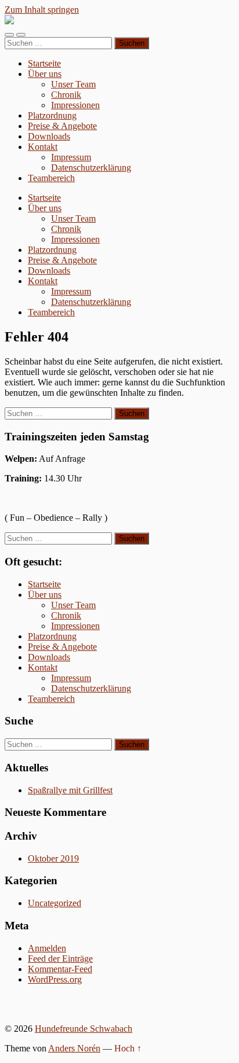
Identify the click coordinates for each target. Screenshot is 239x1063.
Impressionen (75, 105)
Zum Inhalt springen (42, 9)
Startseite (44, 63)
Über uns (44, 74)
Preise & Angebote (62, 126)
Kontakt (42, 147)
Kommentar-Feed (60, 969)
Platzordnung (52, 115)
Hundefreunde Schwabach (83, 1028)
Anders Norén (74, 1048)
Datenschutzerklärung (91, 167)
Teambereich (51, 178)
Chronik (66, 95)
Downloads (49, 136)
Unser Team (73, 84)
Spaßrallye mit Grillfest (70, 790)
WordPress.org (55, 979)
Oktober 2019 (53, 858)
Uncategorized (54, 903)
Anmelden (47, 948)
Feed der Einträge (60, 958)
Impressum (71, 157)
